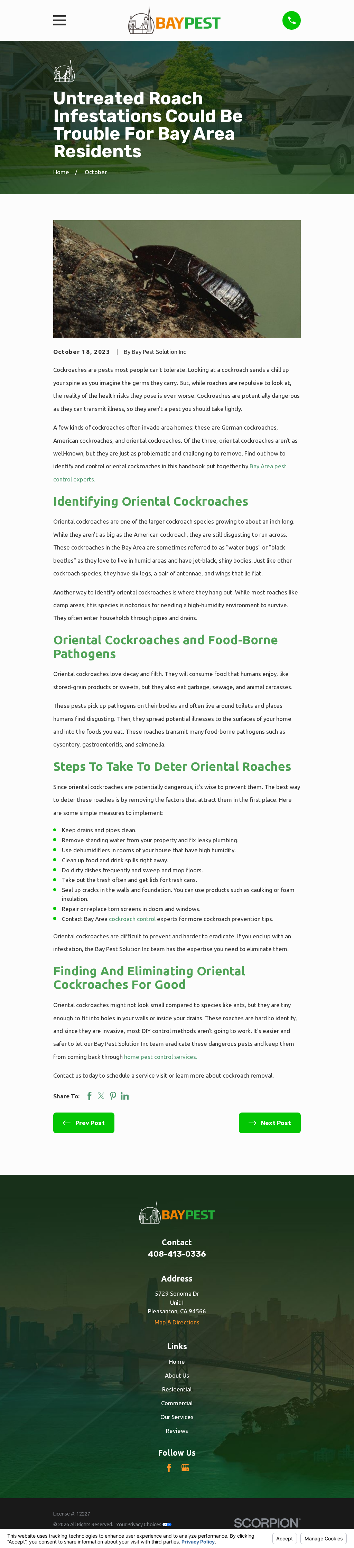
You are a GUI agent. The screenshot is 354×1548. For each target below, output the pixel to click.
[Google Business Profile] (185, 1468)
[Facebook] (169, 1468)
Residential (177, 1389)
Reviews (177, 1430)
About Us (177, 1375)
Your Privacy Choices (139, 1524)
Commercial (177, 1403)
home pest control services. (160, 1056)
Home (177, 1361)
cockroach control (132, 919)
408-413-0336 (177, 1254)
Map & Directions (177, 1322)
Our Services (177, 1417)
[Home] (174, 20)
